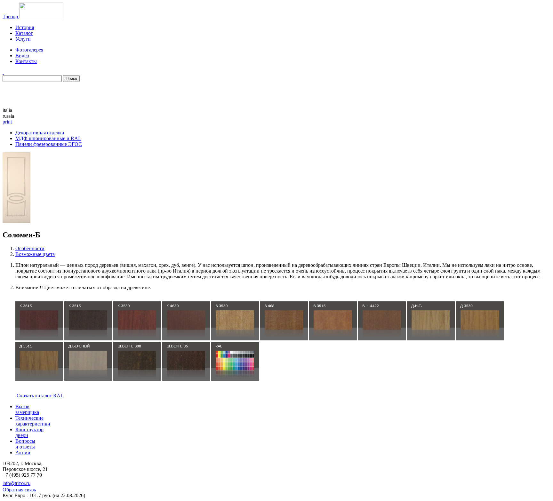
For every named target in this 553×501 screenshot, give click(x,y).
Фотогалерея (29, 49)
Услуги (23, 39)
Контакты (26, 61)
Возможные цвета (35, 254)
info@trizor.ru (16, 483)
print (7, 121)
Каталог (24, 33)
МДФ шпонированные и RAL (48, 138)
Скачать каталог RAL (40, 395)
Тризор (11, 16)
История (24, 27)
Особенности (29, 248)
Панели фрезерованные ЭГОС (48, 144)
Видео (22, 55)
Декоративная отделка (39, 132)
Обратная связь (19, 489)
